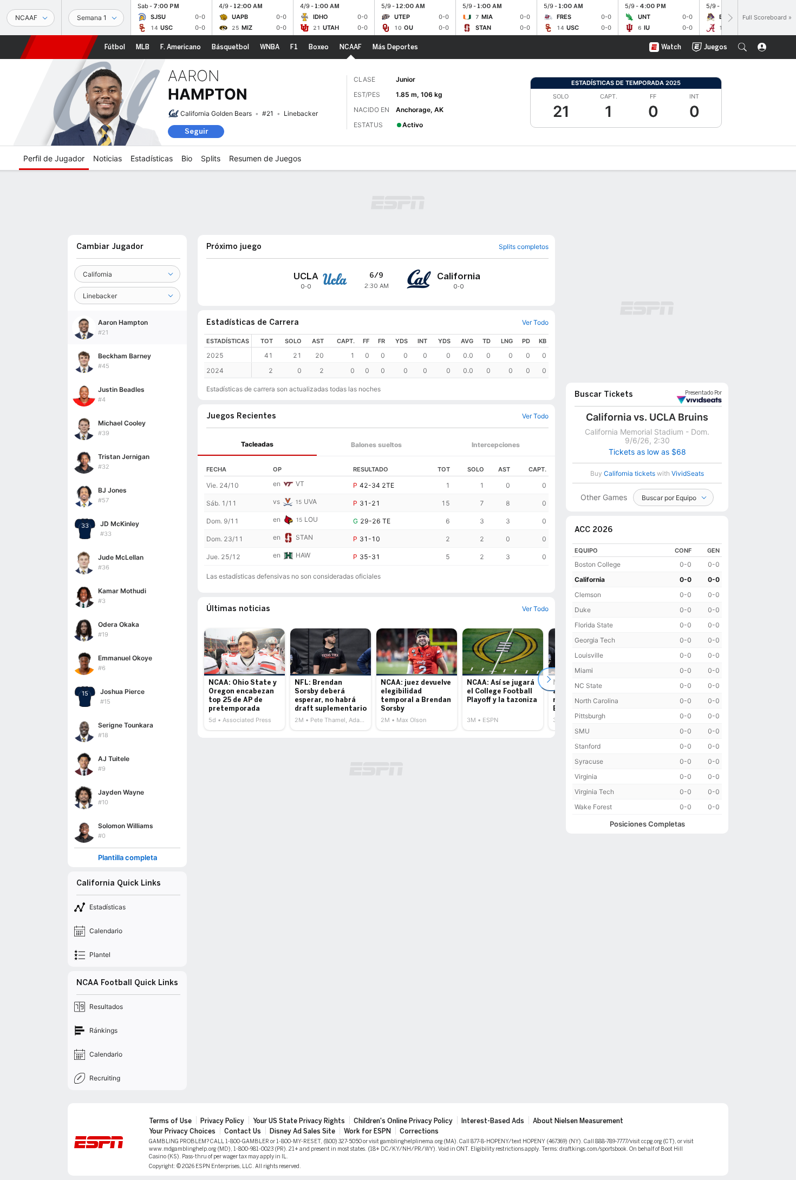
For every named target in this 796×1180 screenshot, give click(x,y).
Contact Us (242, 1131)
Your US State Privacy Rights (299, 1121)
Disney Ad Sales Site (302, 1131)
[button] (742, 47)
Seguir (196, 131)
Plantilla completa (127, 858)
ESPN (59, 47)
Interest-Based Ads (492, 1121)
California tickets (629, 473)
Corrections (419, 1131)
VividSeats (703, 393)
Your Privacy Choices (182, 1131)
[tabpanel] (376, 511)
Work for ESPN (367, 1131)
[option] (244, 679)
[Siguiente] (729, 17)
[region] (400, 356)
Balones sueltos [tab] (376, 445)
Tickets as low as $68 (647, 452)
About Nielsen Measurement (578, 1121)
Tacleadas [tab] (257, 444)
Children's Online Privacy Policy (403, 1121)
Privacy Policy (222, 1121)
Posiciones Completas (647, 824)
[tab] (257, 445)
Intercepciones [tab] (496, 445)
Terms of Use (170, 1121)
